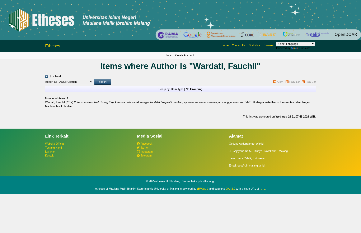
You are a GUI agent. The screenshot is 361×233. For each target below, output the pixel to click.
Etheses (52, 46)
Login (169, 55)
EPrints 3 (202, 188)
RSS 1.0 (294, 81)
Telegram (146, 155)
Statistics (254, 45)
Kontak (49, 155)
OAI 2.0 (230, 188)
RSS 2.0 (310, 81)
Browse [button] (268, 45)
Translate (304, 48)
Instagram (146, 151)
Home (225, 45)
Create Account (184, 55)
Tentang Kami (53, 147)
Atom (280, 81)
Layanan (50, 151)
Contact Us (238, 45)
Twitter (144, 147)
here (262, 189)
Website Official (54, 143)
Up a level (55, 76)
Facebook (146, 143)
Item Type (177, 89)
